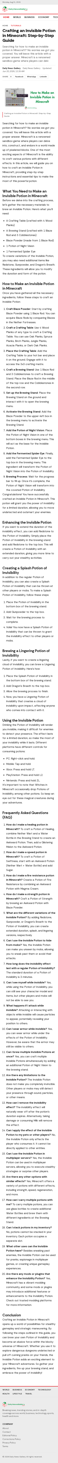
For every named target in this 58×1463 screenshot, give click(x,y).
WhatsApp (31, 77)
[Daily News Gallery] (15, 9)
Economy (43, 17)
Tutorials (16, 25)
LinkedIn (43, 77)
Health (6, 1394)
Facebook (19, 77)
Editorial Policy (9, 1435)
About (5, 1428)
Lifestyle (17, 1394)
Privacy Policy (9, 1442)
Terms (5, 1446)
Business (29, 17)
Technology (44, 1390)
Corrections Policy (11, 1439)
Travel (28, 1394)
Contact (6, 1432)
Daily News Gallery (11, 68)
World (17, 17)
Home (6, 17)
